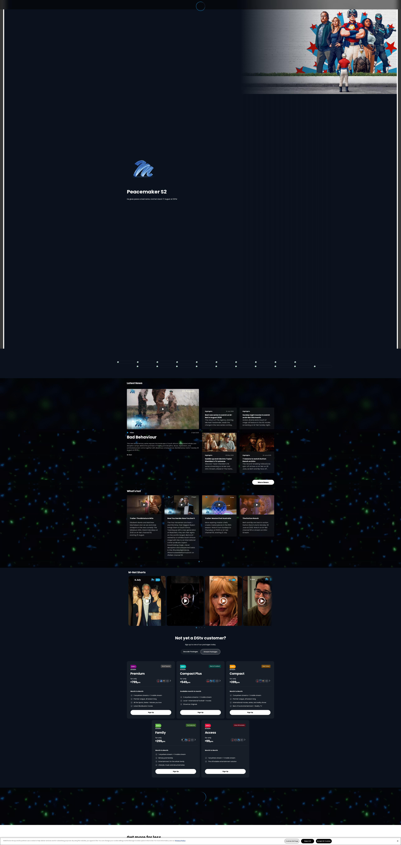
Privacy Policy (180, 841)
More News (263, 482)
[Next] (270, 601)
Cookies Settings (292, 841)
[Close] (397, 841)
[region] (200, 841)
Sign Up (151, 712)
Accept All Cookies (324, 841)
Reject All (307, 841)
